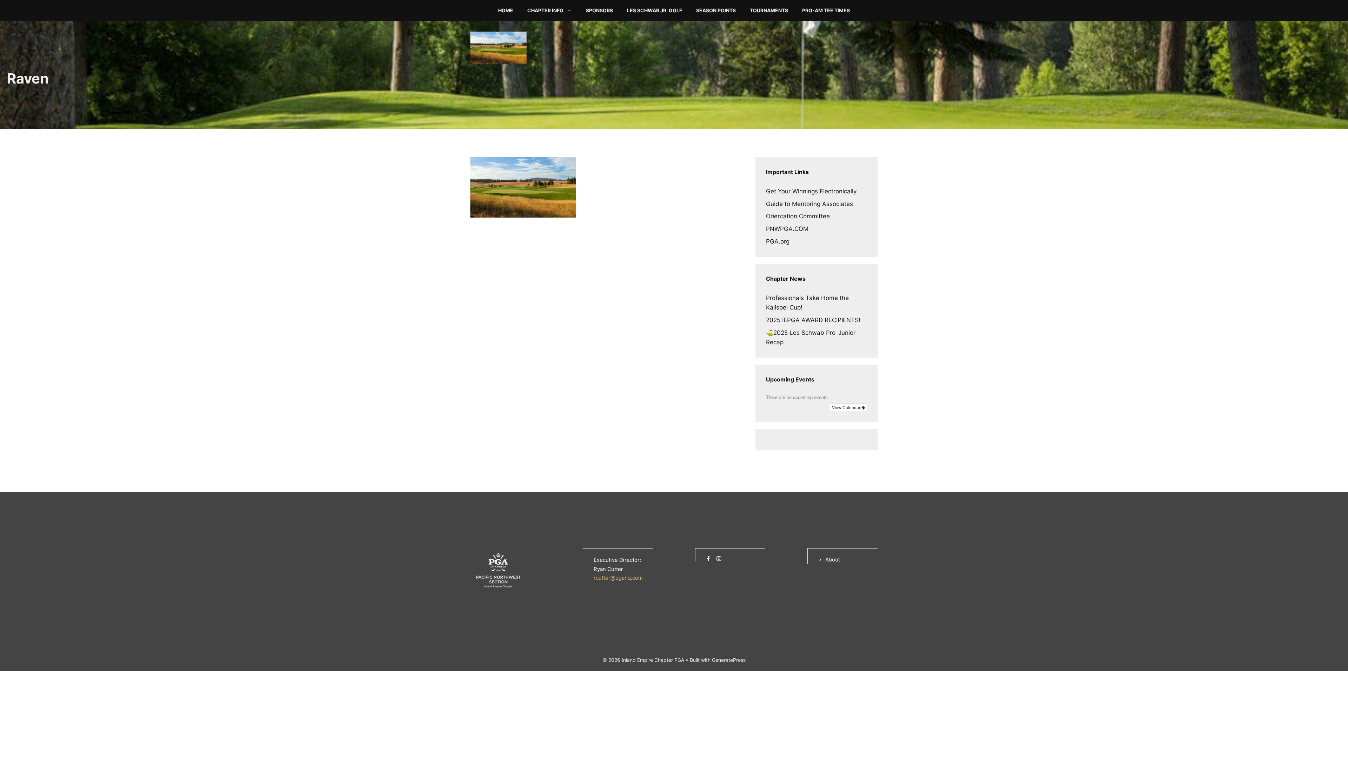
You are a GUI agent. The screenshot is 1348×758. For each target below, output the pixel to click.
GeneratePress (729, 660)
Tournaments (769, 10)
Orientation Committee (798, 216)
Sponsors (599, 10)
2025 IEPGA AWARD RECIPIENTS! (813, 320)
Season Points (716, 10)
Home (505, 10)
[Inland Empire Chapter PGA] (498, 47)
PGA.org (777, 241)
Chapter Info (545, 10)
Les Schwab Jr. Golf (654, 10)
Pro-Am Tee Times (826, 10)
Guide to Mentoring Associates (809, 203)
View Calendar (846, 407)
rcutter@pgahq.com (618, 577)
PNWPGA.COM (787, 228)
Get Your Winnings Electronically (811, 191)
